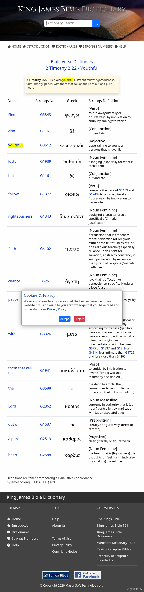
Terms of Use (61, 538)
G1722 (129, 352)
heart (12, 454)
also (11, 130)
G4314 (93, 352)
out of (13, 424)
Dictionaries (66, 46)
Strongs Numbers (97, 46)
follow (13, 194)
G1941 (45, 370)
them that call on (20, 370)
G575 (92, 348)
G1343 (45, 216)
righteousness (20, 216)
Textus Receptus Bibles (114, 549)
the (11, 388)
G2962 (45, 406)
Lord (12, 406)
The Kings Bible (108, 519)
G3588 (45, 388)
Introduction (38, 46)
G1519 (121, 348)
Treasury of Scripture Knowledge (112, 558)
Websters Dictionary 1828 (116, 542)
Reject (80, 319)
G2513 (45, 438)
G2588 (45, 454)
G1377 (45, 194)
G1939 (45, 161)
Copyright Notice (64, 551)
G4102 (45, 248)
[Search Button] (96, 23)
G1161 (45, 130)
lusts (12, 161)
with (12, 333)
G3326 (45, 333)
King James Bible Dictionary (109, 534)
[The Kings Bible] (57, 575)
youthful (15, 145)
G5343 (45, 114)
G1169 (123, 190)
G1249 (93, 194)
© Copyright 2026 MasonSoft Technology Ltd (71, 585)
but (11, 175)
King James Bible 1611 (113, 525)
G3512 (45, 145)
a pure (13, 438)
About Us (59, 525)
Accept (64, 319)
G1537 (105, 348)
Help (122, 46)
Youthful (89, 68)
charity (14, 281)
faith (12, 248)
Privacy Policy (62, 545)
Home (16, 46)
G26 (45, 281)
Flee (11, 114)
